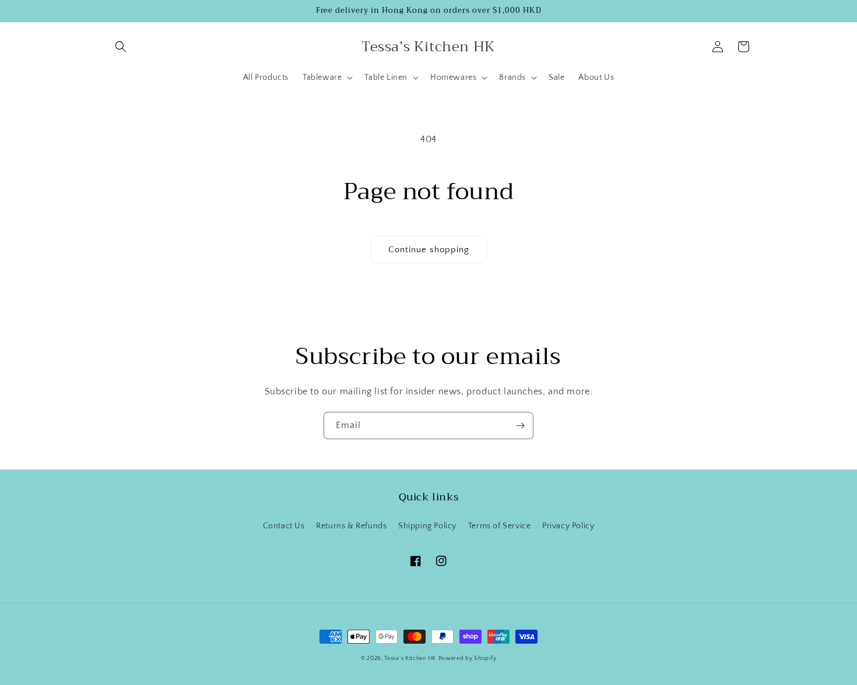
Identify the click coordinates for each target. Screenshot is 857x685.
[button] (121, 46)
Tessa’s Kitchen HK (410, 658)
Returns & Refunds (351, 526)
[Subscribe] (520, 425)
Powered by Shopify (467, 658)
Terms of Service (499, 526)
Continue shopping (428, 250)
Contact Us (284, 526)
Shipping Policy (427, 526)
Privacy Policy (568, 526)
